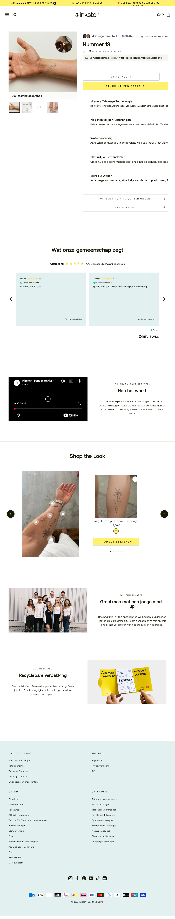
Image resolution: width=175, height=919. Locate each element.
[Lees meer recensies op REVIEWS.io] (149, 337)
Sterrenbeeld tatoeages (104, 825)
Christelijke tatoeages (103, 841)
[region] (87, 299)
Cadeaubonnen (16, 804)
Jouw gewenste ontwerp (21, 847)
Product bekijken (116, 541)
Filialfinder (14, 799)
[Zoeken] (15, 14)
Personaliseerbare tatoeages (23, 841)
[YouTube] (91, 878)
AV (93, 771)
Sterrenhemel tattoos (103, 836)
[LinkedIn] (105, 878)
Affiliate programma (19, 815)
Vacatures (14, 809)
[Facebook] (77, 878)
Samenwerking (16, 831)
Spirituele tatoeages (102, 820)
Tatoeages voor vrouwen (104, 799)
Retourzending (16, 765)
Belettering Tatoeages (103, 815)
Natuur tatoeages (101, 831)
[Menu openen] (7, 14)
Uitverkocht (121, 77)
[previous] (11, 514)
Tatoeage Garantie (18, 771)
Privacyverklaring (100, 765)
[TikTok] (98, 878)
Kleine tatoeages (100, 804)
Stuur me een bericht (125, 86)
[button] (11, 299)
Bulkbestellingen (17, 825)
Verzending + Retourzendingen (125, 199)
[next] (164, 514)
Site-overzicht (16, 862)
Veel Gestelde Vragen (20, 760)
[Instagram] (70, 878)
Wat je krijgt (125, 207)
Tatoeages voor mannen (104, 809)
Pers (11, 836)
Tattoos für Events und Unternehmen (28, 820)
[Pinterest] (84, 878)
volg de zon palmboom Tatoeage (116, 521)
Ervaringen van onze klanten (23, 782)
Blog (11, 852)
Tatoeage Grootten (18, 776)
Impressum (97, 760)
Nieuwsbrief (15, 857)
